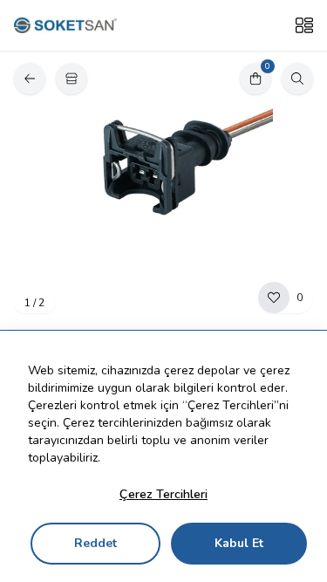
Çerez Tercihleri (163, 494)
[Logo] (65, 25)
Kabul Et (239, 543)
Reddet (95, 543)
